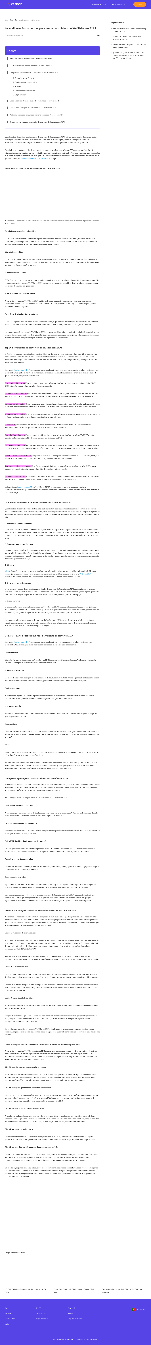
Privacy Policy (10, 1313)
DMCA (38, 1308)
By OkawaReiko (18, 35)
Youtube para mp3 (24, 487)
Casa (6, 20)
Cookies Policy (10, 1319)
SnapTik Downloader (75, 1319)
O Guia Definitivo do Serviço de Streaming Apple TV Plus (129, 30)
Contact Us (71, 1308)
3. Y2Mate (17, 86)
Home (7, 1308)
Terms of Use (40, 1313)
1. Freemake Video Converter (24, 78)
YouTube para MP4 (21, 370)
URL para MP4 (85, 574)
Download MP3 (97, 4)
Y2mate (8, 571)
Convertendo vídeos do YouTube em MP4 (37, 159)
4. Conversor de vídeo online (24, 91)
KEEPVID (17, 4)
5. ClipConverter (19, 95)
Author (7, 1324)
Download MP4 (117, 4)
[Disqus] (75, 1220)
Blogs (11, 20)
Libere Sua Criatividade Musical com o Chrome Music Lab (128, 38)
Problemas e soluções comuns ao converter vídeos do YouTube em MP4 (36, 115)
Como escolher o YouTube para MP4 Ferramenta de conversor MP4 (35, 101)
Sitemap (70, 1313)
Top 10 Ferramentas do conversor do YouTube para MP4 (31, 66)
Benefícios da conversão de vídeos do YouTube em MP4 (31, 59)
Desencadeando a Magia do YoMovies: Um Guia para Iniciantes (129, 46)
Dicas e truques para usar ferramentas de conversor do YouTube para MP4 (37, 122)
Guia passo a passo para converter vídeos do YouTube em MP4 (33, 108)
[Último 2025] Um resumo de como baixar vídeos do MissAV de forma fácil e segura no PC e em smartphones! (129, 55)
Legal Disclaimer (42, 1319)
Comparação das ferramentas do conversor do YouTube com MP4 (34, 73)
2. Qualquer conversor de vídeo (25, 82)
